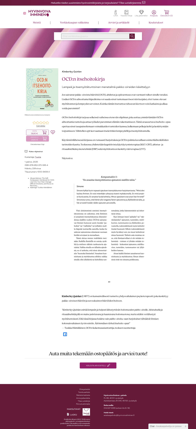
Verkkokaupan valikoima (74, 22)
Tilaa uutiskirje (84, 401)
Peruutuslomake (83, 404)
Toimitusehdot (84, 392)
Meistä (37, 22)
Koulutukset (156, 22)
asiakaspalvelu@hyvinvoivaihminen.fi (119, 415)
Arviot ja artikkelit (118, 22)
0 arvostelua (40, 126)
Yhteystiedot (84, 389)
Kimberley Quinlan (71, 71)
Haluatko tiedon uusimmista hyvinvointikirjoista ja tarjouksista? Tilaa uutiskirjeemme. (96, 2)
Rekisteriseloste (83, 395)
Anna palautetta (83, 398)
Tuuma (38, 157)
